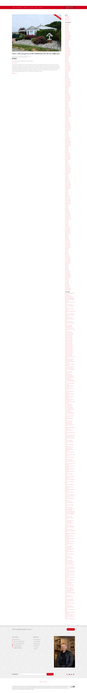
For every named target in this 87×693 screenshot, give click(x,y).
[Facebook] (67, 674)
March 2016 (67, 179)
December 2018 (68, 141)
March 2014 (67, 210)
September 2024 (68, 54)
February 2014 (67, 212)
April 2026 (66, 30)
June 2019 (67, 133)
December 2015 (68, 183)
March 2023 (67, 77)
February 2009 (67, 285)
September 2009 (68, 276)
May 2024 (66, 59)
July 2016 (66, 174)
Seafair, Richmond (68, 556)
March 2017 (67, 164)
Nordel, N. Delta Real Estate (70, 512)
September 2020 (68, 115)
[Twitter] (70, 674)
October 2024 (67, 53)
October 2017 (67, 159)
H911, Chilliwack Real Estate (70, 435)
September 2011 (68, 247)
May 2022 (66, 90)
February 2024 (67, 63)
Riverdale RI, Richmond (69, 529)
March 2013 (67, 226)
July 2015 (66, 190)
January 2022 (67, 95)
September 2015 (68, 187)
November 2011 (68, 244)
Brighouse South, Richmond (69, 313)
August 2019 (67, 130)
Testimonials (36, 646)
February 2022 (67, 94)
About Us (35, 648)
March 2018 (67, 152)
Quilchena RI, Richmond (69, 525)
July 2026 (66, 26)
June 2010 (67, 266)
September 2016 (68, 172)
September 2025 (68, 39)
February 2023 (67, 79)
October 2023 (67, 68)
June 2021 (67, 103)
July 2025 (66, 41)
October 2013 (67, 217)
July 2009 (66, 279)
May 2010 (66, 267)
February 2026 (67, 32)
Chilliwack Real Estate (68, 355)
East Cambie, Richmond (69, 379)
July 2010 (66, 265)
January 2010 (67, 272)
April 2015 (66, 194)
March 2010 (67, 270)
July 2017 (66, 160)
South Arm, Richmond (68, 563)
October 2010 (67, 261)
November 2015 (68, 185)
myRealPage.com (45, 681)
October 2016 (67, 170)
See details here (15, 62)
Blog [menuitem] (36, 7)
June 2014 (67, 207)
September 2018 (68, 145)
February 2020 (67, 123)
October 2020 (67, 114)
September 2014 (68, 203)
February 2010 (67, 271)
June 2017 (67, 161)
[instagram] (74, 674)
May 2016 (66, 177)
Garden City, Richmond (69, 411)
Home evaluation (37, 641)
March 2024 (67, 62)
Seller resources (37, 644)
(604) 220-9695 (70, 8)
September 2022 (68, 85)
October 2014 (67, 201)
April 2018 (66, 151)
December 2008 (68, 288)
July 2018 (66, 147)
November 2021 (68, 97)
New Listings (67, 17)
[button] (69, 7)
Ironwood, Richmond (68, 459)
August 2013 (67, 219)
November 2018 (68, 142)
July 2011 (66, 249)
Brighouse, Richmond (68, 317)
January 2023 (67, 80)
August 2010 (67, 263)
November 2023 (68, 67)
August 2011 (67, 248)
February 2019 (67, 138)
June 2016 (67, 176)
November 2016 (68, 169)
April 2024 (66, 61)
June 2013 (67, 222)
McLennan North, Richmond (70, 494)
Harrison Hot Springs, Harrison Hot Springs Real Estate (69, 441)
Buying (25, 7)
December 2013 (68, 214)
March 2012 (67, 239)
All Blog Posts (67, 16)
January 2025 (67, 49)
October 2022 (67, 84)
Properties (19, 7)
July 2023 (66, 72)
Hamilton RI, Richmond (69, 436)
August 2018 (67, 146)
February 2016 (67, 181)
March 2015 (67, 195)
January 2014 (67, 213)
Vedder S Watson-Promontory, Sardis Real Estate (69, 596)
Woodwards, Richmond (69, 614)
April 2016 (66, 178)
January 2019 (67, 139)
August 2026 (67, 24)
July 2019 (66, 132)
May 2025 (66, 44)
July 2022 (66, 88)
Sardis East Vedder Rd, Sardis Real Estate (21, 57)
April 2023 (66, 76)
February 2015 (67, 196)
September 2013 (68, 218)
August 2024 (67, 55)
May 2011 (66, 252)
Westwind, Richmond (68, 605)
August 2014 (67, 204)
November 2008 (68, 289)
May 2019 (66, 134)
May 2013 (66, 223)
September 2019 (68, 129)
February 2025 (67, 48)
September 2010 (68, 262)
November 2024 (68, 52)
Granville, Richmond (68, 423)
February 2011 (67, 256)
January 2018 (67, 155)
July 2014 (66, 205)
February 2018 (67, 154)
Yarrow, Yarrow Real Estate (69, 618)
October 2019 (67, 128)
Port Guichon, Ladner (68, 516)
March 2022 (67, 93)
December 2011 (68, 243)
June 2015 (67, 191)
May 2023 (66, 75)
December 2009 (68, 274)
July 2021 (66, 102)
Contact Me (70, 629)
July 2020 (66, 117)
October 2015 (67, 186)
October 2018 (67, 143)
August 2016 (67, 173)
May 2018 (66, 150)
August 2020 (67, 116)
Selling (31, 7)
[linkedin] (72, 674)
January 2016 (67, 182)
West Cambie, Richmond (69, 599)
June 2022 (67, 89)
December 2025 (68, 35)
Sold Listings (67, 20)
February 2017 (67, 165)
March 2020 (67, 121)
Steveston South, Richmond (69, 570)
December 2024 (68, 50)
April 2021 (66, 106)
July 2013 (66, 221)
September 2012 (68, 232)
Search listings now (37, 639)
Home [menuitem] (14, 7)
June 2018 (67, 148)
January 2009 (67, 287)
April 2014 (66, 209)
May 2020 (66, 120)
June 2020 (67, 119)
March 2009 (67, 284)
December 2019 (68, 125)
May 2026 (66, 28)
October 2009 (67, 275)
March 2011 (67, 254)
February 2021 (67, 108)
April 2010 (66, 269)
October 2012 (67, 231)
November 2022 (68, 83)
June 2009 (67, 280)
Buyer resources (37, 643)
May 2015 (66, 192)
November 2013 (68, 216)
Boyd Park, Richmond (68, 304)
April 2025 (66, 45)
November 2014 (68, 200)
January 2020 (67, 124)
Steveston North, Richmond (69, 566)
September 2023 (68, 70)
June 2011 (67, 250)
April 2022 (66, 92)
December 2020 (68, 111)
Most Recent (67, 23)
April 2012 (66, 238)
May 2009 (66, 281)
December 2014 (68, 199)
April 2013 (66, 225)
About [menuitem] (40, 7)
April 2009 (66, 283)
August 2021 (67, 101)
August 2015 (67, 188)
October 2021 (67, 98)
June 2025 (67, 43)
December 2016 (68, 168)
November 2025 (68, 36)
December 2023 (68, 66)
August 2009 (67, 278)
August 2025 (67, 40)
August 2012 (67, 234)
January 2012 (67, 241)
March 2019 (67, 137)
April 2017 (66, 163)
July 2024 (66, 57)
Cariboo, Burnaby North (69, 327)
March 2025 (67, 46)
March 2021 (67, 107)
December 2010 (68, 258)
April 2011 (66, 253)
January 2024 (67, 64)
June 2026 (67, 27)
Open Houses (67, 18)
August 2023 (67, 71)
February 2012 (67, 240)
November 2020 (68, 112)
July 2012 (66, 235)
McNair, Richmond (68, 501)
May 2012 (66, 236)
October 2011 (67, 245)
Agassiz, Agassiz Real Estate (69, 298)
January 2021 (67, 110)
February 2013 (67, 227)
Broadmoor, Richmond (69, 321)
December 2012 (68, 230)
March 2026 (67, 31)
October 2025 (67, 37)
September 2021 (68, 99)
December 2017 (68, 156)
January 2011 (67, 257)
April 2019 (66, 136)
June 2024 (67, 58)
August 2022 (67, 86)
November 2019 (68, 126)
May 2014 (66, 208)
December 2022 (68, 81)
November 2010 (68, 260)
